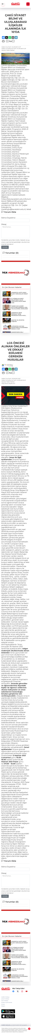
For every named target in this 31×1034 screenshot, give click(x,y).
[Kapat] (29, 1028)
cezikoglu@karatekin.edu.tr (13, 209)
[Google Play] (15, 1011)
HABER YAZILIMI (5, 1025)
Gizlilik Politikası (5, 997)
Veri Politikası (4, 1000)
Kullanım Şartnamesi (6, 1002)
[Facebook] (13, 991)
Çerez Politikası (5, 998)
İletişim (3, 1006)
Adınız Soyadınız (8, 218)
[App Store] (15, 1016)
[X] (17, 991)
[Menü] (28, 4)
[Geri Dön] (3, 4)
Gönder (5, 247)
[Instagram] (22, 991)
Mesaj (3, 224)
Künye (3, 1004)
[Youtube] (26, 991)
